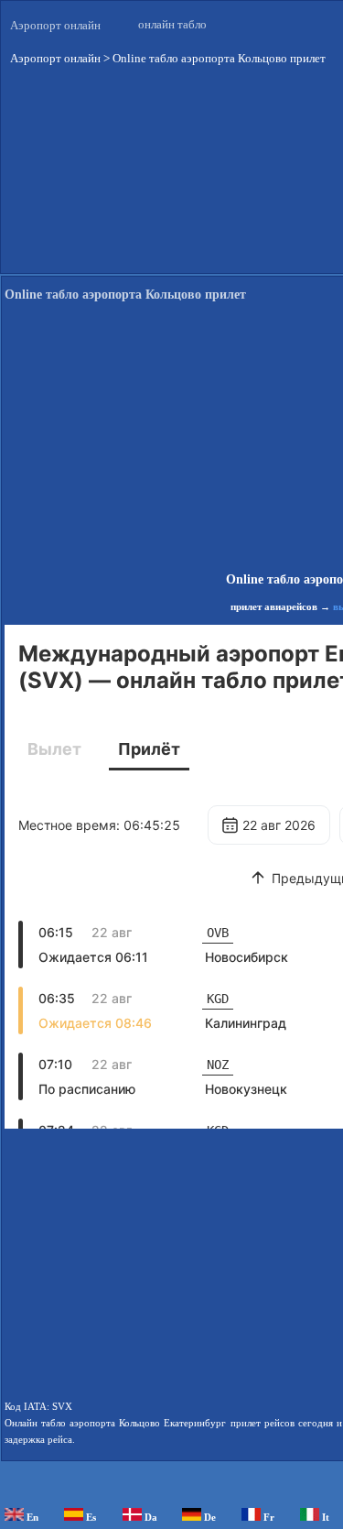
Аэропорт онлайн (55, 25)
